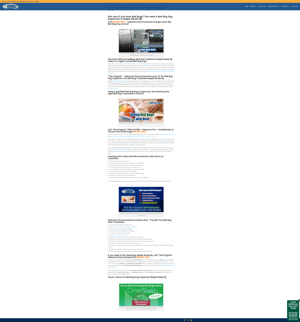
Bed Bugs (252, 6)
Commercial (284, 6)
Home (246, 6)
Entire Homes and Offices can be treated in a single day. (123, 227)
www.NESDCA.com (113, 88)
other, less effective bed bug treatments (123, 149)
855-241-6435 (293, 319)
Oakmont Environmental (119, 81)
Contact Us (294, 6)
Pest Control (261, 6)
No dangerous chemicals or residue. (118, 235)
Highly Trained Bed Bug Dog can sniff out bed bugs (134, 64)
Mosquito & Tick (273, 6)
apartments (163, 139)
